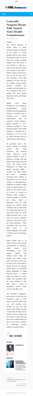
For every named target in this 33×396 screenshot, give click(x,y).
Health (8, 333)
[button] (16, 1)
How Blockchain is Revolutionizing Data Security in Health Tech (20, 362)
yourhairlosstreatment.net (15, 392)
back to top (23, 392)
